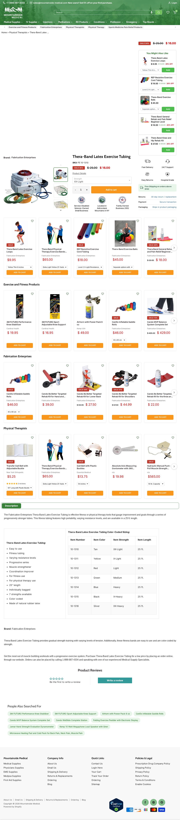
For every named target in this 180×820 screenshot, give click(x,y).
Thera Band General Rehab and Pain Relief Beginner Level (160, 251)
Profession (115, 22)
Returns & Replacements (60, 776)
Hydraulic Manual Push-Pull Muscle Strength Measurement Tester (159, 468)
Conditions (99, 22)
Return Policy (142, 776)
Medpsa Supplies (12, 776)
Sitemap (95, 784)
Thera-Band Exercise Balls (125, 249)
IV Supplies (32, 22)
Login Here (97, 767)
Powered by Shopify (12, 806)
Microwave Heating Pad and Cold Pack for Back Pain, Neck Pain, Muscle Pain (46, 733)
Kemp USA (81, 328)
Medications (64, 22)
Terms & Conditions (145, 780)
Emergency (132, 22)
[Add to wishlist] (32, 221)
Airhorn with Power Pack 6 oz (116, 713)
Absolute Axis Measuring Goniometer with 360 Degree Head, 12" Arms (124, 468)
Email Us (52, 767)
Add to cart (20, 272)
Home (4, 32)
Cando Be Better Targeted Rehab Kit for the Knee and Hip (159, 396)
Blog (50, 784)
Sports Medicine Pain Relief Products (125, 27)
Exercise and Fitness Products (22, 27)
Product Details (79, 173)
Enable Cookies (143, 784)
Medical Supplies (12, 22)
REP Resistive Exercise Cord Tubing (88, 250)
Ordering (52, 780)
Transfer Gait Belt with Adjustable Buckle (17, 467)
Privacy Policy (142, 771)
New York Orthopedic (15, 472)
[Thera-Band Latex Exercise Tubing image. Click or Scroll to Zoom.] (28, 187)
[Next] (174, 248)
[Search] (158, 12)
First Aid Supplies (12, 780)
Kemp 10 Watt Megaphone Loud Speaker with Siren (84, 726)
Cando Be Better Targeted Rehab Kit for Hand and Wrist (54, 396)
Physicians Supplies (14, 767)
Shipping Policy (143, 767)
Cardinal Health (13, 328)
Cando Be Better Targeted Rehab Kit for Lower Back (89, 395)
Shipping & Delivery (57, 771)
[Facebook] (145, 802)
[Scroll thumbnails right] (60, 210)
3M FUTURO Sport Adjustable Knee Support (54, 323)
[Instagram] (153, 802)
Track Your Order (100, 776)
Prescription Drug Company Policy (152, 763)
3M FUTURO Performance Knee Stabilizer (19, 323)
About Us (52, 763)
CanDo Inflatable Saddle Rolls (149, 713)
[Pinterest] (161, 802)
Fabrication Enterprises (51, 27)
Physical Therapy (96, 27)
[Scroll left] (4, 27)
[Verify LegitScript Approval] (116, 805)
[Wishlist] (167, 12)
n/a (113, 472)
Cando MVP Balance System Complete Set (157, 323)
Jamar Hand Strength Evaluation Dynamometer (32, 726)
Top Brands (149, 22)
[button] (151, 12)
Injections (48, 22)
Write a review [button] (115, 680)
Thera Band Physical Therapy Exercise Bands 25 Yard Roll (53, 251)
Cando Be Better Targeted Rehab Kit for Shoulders (124, 395)
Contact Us (97, 763)
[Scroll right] (175, 27)
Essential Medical (84, 472)
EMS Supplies (11, 771)
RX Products (82, 22)
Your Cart (96, 771)
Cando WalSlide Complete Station (71, 720)
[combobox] (104, 12)
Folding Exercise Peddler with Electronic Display (115, 720)
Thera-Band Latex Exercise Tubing (39, 32)
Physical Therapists (75, 27)
